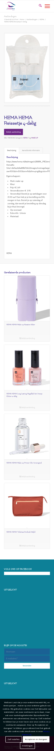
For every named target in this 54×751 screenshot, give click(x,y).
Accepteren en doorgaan (36, 739)
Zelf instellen (14, 739)
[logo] (22, 6)
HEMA (25, 138)
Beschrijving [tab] (11, 150)
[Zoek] (39, 6)
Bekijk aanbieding (13, 132)
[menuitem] (39, 6)
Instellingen (27, 746)
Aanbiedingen (10, 16)
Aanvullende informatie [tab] (31, 150)
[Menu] (46, 6)
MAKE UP (34, 138)
